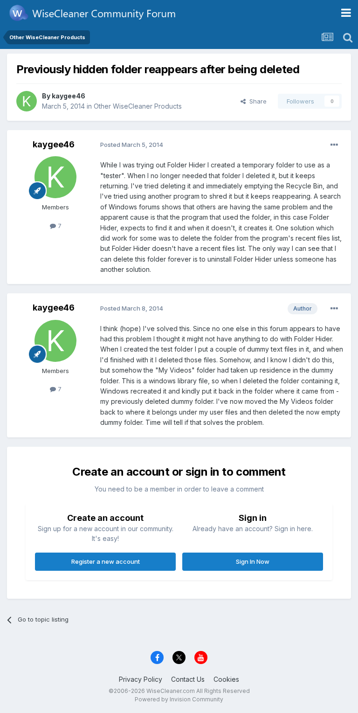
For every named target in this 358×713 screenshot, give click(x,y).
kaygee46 (68, 96)
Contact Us (188, 679)
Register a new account (105, 561)
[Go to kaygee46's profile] (26, 101)
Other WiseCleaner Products (138, 106)
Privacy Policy (140, 679)
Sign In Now (252, 561)
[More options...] (334, 145)
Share (256, 101)
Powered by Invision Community (179, 699)
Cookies (226, 679)
